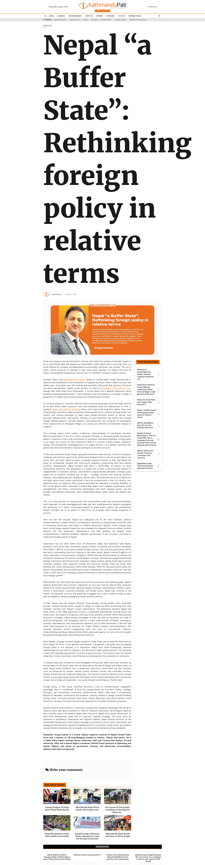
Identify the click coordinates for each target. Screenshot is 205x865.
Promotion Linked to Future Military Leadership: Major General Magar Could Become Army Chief (146, 389)
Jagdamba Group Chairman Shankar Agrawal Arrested (145, 465)
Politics (121, 16)
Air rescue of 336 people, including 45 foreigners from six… (117, 809)
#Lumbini (94, 20)
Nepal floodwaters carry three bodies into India (57, 834)
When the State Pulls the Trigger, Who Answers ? (146, 402)
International (135, 16)
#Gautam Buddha (106, 20)
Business (61, 16)
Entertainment (75, 16)
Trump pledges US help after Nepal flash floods (57, 808)
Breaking (47, 25)
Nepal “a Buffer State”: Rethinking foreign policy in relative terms (147, 413)
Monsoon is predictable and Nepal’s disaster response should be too (145, 374)
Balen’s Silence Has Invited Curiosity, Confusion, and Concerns (145, 454)
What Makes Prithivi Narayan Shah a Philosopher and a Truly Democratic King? (56, 857)
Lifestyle (89, 16)
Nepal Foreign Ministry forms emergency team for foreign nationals (87, 836)
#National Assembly (60, 20)
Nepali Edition (102, 11)
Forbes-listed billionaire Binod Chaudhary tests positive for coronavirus (117, 857)
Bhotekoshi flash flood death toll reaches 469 (87, 808)
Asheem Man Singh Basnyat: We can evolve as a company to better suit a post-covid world (148, 858)
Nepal (51, 16)
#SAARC (85, 20)
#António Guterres (120, 20)
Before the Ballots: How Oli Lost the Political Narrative (145, 425)
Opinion (99, 16)
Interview (110, 16)
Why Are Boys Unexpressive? (87, 855)
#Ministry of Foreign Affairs (138, 20)
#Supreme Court (75, 20)
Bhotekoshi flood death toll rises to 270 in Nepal (117, 834)
